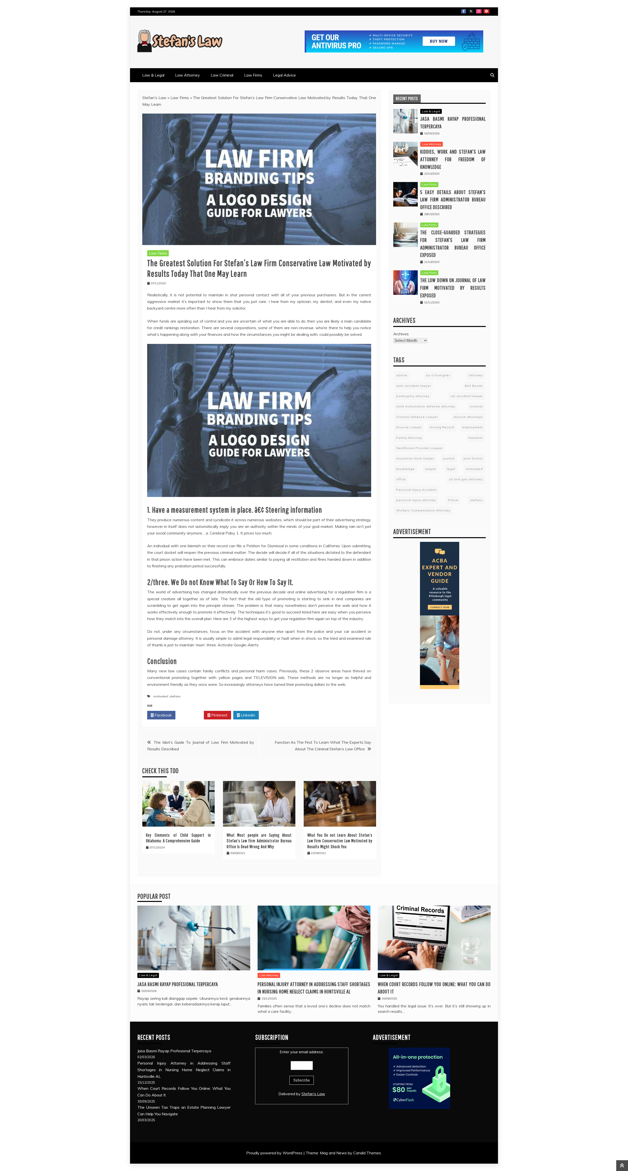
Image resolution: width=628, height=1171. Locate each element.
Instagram (479, 11)
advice (401, 375)
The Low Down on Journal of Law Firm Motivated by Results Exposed (453, 287)
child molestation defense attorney (425, 406)
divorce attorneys (468, 417)
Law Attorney (187, 75)
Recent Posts (407, 98)
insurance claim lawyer (415, 458)
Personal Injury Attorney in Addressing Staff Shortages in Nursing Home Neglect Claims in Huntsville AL (184, 1070)
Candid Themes (367, 1152)
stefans (175, 696)
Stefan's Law (154, 97)
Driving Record (442, 427)
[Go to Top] (622, 1165)
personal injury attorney (416, 500)
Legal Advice (284, 75)
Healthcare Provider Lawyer (419, 448)
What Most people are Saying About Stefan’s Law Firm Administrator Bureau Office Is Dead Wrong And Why (259, 841)
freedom (476, 438)
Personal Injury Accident (416, 490)
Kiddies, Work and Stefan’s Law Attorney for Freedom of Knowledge (453, 159)
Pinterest (486, 11)
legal (451, 469)
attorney (476, 375)
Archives (401, 333)
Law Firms (253, 75)
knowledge (405, 469)
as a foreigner (438, 375)
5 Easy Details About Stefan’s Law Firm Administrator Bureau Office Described (453, 199)
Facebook (463, 11)
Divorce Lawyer (409, 427)
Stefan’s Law (313, 1093)
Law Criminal (222, 75)
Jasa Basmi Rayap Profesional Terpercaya (177, 984)
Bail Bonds (474, 386)
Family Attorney (409, 438)
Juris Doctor (473, 458)
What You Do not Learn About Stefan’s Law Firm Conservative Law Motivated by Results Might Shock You (339, 841)
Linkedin (247, 715)
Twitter (471, 11)
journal (449, 458)
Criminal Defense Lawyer (417, 417)
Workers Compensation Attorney (423, 510)
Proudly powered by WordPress (274, 1152)
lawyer (430, 469)
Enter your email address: (302, 1051)
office (401, 479)
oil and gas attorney (466, 479)
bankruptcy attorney (412, 396)
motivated (160, 696)
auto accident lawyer (413, 386)
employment (472, 427)
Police (453, 500)
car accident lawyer (466, 396)
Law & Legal (153, 75)
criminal (476, 406)
